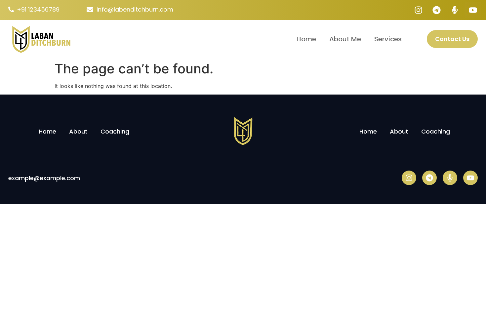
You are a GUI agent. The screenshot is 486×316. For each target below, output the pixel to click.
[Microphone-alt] (454, 10)
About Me (345, 39)
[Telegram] (436, 10)
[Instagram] (418, 10)
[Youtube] (473, 10)
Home (306, 39)
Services (388, 39)
